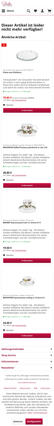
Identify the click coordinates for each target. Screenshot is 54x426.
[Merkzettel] (35, 11)
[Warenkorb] (49, 11)
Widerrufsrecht (10, 388)
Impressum (45, 388)
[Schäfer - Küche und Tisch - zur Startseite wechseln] (6, 3)
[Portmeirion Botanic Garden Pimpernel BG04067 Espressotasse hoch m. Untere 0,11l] (27, 205)
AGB (35, 388)
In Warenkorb (27, 110)
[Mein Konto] (42, 11)
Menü (10, 10)
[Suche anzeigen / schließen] (28, 11)
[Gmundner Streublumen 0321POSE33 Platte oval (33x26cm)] (27, 55)
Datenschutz (25, 388)
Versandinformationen (27, 382)
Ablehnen (18, 421)
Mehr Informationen (37, 412)
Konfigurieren (34, 421)
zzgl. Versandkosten (19, 100)
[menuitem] (7, 11)
